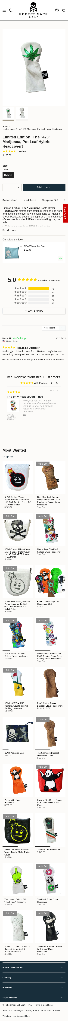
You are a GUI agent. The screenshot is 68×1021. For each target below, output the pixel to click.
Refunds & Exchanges (13, 1010)
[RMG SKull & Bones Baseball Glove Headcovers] (50, 683)
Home (5, 126)
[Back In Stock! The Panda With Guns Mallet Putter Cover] (50, 780)
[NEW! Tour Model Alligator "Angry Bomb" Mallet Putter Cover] (18, 830)
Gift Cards (46, 1010)
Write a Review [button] (35, 310)
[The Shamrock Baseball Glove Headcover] (50, 733)
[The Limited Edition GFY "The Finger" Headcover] (18, 879)
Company (7, 977)
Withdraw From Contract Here (16, 1016)
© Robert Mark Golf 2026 (14, 1005)
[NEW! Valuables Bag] (12, 252)
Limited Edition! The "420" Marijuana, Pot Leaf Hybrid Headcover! (33, 359)
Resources (7, 987)
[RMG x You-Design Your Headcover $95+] (50, 581)
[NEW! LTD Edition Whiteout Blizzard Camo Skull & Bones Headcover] (18, 926)
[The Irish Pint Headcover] (50, 830)
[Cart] (63, 10)
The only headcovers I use (25, 397)
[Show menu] (4, 10)
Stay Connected (10, 998)
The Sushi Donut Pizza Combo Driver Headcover (12, 417)
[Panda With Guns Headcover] (18, 780)
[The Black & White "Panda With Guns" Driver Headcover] (50, 926)
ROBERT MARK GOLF (12, 967)
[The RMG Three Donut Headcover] (50, 879)
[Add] (60, 258)
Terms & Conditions (44, 1005)
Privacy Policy (32, 1010)
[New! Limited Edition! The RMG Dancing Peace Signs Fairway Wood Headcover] (50, 634)
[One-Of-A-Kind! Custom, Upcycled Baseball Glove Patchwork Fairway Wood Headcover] (50, 477)
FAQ (30, 1005)
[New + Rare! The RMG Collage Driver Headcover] (50, 529)
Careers (56, 1010)
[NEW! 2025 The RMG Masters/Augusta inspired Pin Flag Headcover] (18, 683)
